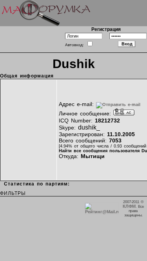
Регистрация (106, 29)
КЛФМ (129, 206)
